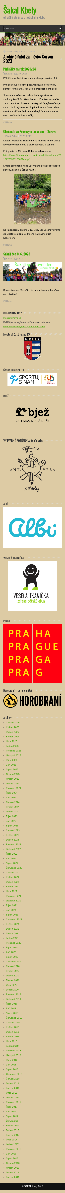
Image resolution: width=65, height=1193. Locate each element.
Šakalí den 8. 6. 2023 (16, 253)
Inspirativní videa (12, 317)
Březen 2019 (12, 1036)
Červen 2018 (13, 1078)
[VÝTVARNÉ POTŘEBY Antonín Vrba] (32, 468)
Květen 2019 (12, 1027)
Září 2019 (11, 1008)
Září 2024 (11, 797)
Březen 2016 (12, 1177)
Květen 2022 (12, 877)
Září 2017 (11, 1111)
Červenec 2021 (14, 919)
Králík (9, 74)
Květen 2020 (12, 971)
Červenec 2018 (14, 1074)
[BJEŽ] (32, 415)
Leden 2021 (12, 938)
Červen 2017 (13, 1121)
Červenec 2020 (14, 961)
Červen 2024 (13, 802)
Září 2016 (11, 1153)
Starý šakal (11, 136)
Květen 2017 (12, 1125)
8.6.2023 (21, 258)
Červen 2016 (13, 1163)
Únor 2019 (11, 1041)
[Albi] (32, 527)
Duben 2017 (12, 1130)
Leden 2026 (12, 746)
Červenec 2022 (14, 867)
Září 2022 (11, 858)
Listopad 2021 (13, 900)
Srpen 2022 (12, 863)
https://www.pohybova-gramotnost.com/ (24, 326)
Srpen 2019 (12, 1013)
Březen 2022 (12, 886)
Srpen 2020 (12, 957)
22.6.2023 (27, 136)
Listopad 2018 (13, 1055)
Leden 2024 (12, 811)
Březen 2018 (12, 1088)
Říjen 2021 (11, 905)
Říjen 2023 (11, 816)
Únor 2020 (11, 985)
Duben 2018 (12, 1083)
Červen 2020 (13, 966)
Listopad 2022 (13, 849)
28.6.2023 (22, 73)
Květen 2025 (12, 778)
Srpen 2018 (12, 1069)
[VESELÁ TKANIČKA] (32, 586)
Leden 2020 (12, 989)
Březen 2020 (12, 980)
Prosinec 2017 (13, 1102)
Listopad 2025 (13, 755)
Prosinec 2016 (13, 1149)
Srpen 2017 (12, 1116)
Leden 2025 (12, 783)
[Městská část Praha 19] (32, 348)
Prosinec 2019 (13, 994)
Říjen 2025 (11, 760)
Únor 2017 (11, 1139)
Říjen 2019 (11, 1003)
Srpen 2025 (12, 769)
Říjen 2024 (11, 792)
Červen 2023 (13, 830)
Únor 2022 (11, 891)
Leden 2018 (12, 1097)
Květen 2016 (12, 1167)
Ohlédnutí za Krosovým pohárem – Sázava (29, 131)
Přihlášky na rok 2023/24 (19, 68)
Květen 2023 (12, 835)
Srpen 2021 (12, 914)
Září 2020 (11, 952)
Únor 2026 (11, 741)
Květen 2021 (12, 924)
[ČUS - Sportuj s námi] (32, 379)
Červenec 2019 (14, 1017)
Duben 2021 (12, 928)
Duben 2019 (12, 1031)
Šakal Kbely (19, 10)
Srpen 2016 (12, 1158)
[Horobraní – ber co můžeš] (32, 700)
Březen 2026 (12, 736)
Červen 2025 (13, 774)
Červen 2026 (13, 722)
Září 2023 (11, 821)
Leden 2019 (12, 1046)
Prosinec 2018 (13, 1050)
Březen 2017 (12, 1135)
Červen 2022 (13, 872)
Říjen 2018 (11, 1060)
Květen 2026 (12, 727)
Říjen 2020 (11, 947)
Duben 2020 (12, 975)
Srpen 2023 (12, 825)
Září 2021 (11, 910)
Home (9, 122)
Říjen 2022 (11, 853)
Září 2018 (11, 1064)
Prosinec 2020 (13, 942)
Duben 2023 (12, 839)
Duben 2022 (12, 882)
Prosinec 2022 (13, 844)
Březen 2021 (12, 933)
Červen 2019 (13, 1022)
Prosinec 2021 (13, 896)
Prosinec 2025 (13, 750)
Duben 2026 (12, 732)
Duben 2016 (12, 1172)
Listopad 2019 (13, 999)
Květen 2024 (12, 807)
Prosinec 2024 (13, 788)
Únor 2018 (11, 1092)
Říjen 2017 (11, 1106)
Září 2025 (11, 764)
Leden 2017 (12, 1144)
